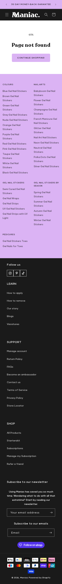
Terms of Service (17, 389)
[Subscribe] (51, 512)
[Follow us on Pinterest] (17, 273)
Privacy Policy (15, 397)
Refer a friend (15, 463)
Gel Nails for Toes (13, 246)
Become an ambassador (21, 374)
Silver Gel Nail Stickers (46, 166)
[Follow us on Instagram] (10, 273)
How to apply (15, 292)
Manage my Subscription (21, 455)
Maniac (24, 577)
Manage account (17, 351)
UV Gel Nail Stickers (14, 208)
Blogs (10, 316)
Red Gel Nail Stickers (14, 143)
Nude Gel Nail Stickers (15, 120)
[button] (7, 14)
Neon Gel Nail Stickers (46, 142)
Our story (12, 308)
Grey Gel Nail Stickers (15, 114)
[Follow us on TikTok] (23, 273)
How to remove (16, 300)
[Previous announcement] (6, 4)
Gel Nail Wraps (11, 198)
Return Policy (14, 358)
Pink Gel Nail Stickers (14, 148)
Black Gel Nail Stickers (15, 172)
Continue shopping (31, 57)
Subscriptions (15, 448)
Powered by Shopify (39, 577)
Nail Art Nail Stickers (45, 137)
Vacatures (13, 324)
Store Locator (15, 405)
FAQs (10, 366)
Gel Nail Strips (11, 203)
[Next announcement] (55, 4)
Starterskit (13, 440)
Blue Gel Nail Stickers (15, 91)
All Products (14, 432)
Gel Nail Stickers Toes (15, 241)
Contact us (13, 382)
